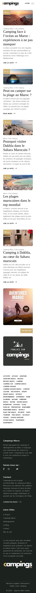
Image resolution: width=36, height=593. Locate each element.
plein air (6, 407)
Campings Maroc (9, 518)
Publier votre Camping (18, 586)
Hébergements (8, 521)
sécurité (21, 412)
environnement (8, 397)
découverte (15, 392)
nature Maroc (22, 402)
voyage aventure (17, 417)
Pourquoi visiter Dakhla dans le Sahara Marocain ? (16, 145)
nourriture (7, 405)
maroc (5, 402)
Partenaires (25, 583)
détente (19, 394)
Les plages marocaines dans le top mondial (16, 200)
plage (24, 405)
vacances (26, 415)
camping (19, 381)
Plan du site (7, 532)
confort (26, 389)
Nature (12, 402)
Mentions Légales (12, 583)
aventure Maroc (9, 379)
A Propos (6, 515)
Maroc (12, 29)
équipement (20, 420)
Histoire (15, 399)
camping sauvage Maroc (12, 389)
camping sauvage (9, 386)
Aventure (23, 376)
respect (22, 410)
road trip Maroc (9, 412)
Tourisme (6, 415)
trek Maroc (16, 415)
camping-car (8, 384)
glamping (6, 399)
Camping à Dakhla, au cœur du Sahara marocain (17, 257)
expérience (20, 397)
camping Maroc (20, 384)
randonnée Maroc (10, 410)
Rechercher (27, 331)
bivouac (20, 379)
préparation (15, 407)
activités (6, 376)
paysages (16, 405)
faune (28, 397)
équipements (7, 423)
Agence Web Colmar (22, 591)
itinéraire (22, 399)
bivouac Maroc (9, 381)
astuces (15, 376)
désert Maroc (8, 394)
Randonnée (26, 407)
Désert (24, 392)
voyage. (6, 417)
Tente (28, 412)
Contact (6, 528)
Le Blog (6, 525)
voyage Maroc (8, 420)
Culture (6, 392)
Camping (6, 29)
